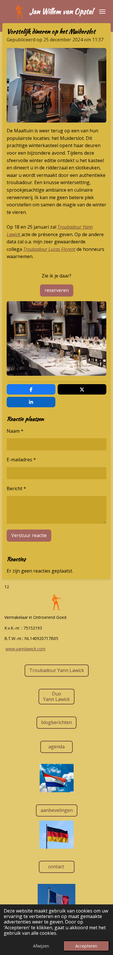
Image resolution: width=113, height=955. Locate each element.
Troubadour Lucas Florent (49, 249)
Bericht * (16, 488)
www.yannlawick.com (25, 649)
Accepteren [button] (86, 946)
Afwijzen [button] (41, 946)
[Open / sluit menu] (102, 11)
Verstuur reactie (29, 535)
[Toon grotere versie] (56, 85)
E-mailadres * (21, 459)
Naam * (15, 431)
